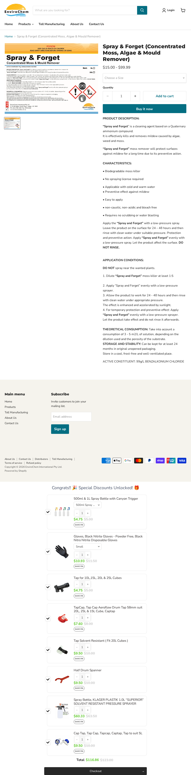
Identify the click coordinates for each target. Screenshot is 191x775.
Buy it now (144, 109)
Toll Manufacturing (52, 24)
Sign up (60, 429)
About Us (76, 24)
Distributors (41, 459)
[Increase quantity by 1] (135, 96)
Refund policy (33, 463)
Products (25, 24)
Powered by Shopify (16, 471)
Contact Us (96, 24)
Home (9, 24)
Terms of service (13, 463)
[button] (77, 513)
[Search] (142, 10)
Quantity (108, 87)
